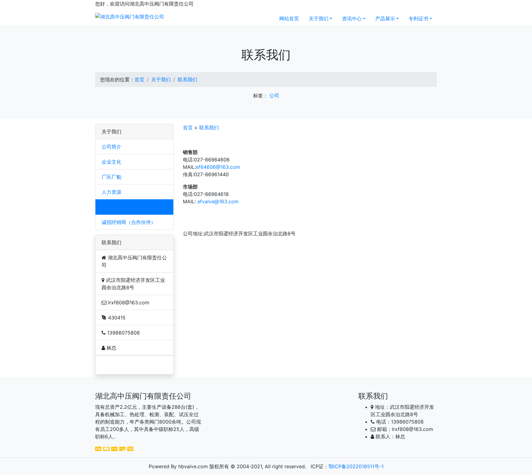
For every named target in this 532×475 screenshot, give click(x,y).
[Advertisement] (131, 365)
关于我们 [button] (318, 18)
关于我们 (161, 79)
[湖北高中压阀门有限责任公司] (129, 16)
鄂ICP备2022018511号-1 (356, 466)
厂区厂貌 (111, 177)
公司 (274, 95)
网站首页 (289, 18)
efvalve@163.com (218, 201)
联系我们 (187, 79)
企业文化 (111, 162)
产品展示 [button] (385, 18)
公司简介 (111, 147)
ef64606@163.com (218, 167)
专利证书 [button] (418, 18)
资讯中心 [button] (352, 18)
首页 (139, 79)
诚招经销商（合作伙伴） (129, 222)
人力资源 (111, 192)
